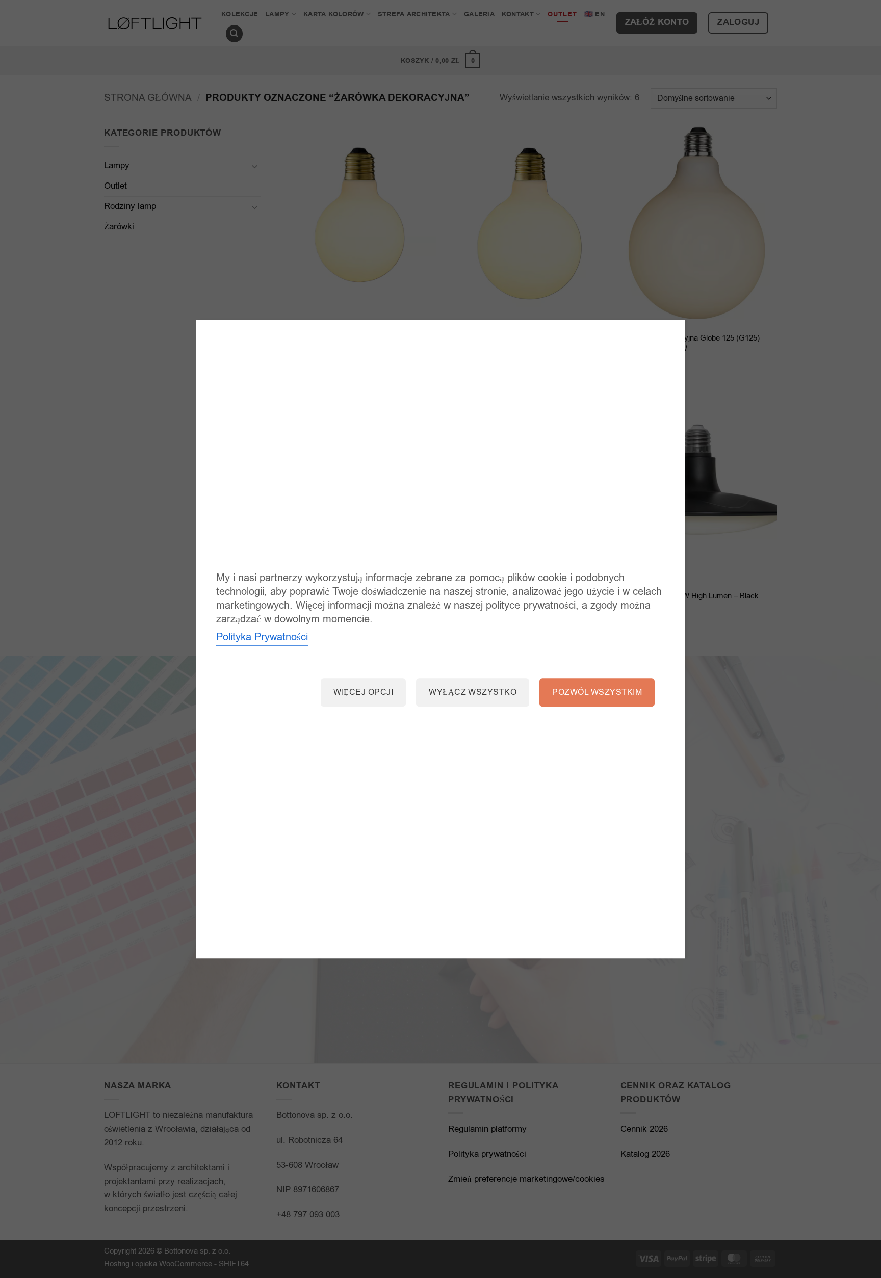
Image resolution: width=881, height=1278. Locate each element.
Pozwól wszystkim (597, 692)
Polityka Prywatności (262, 637)
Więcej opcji (363, 692)
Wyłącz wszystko (472, 692)
